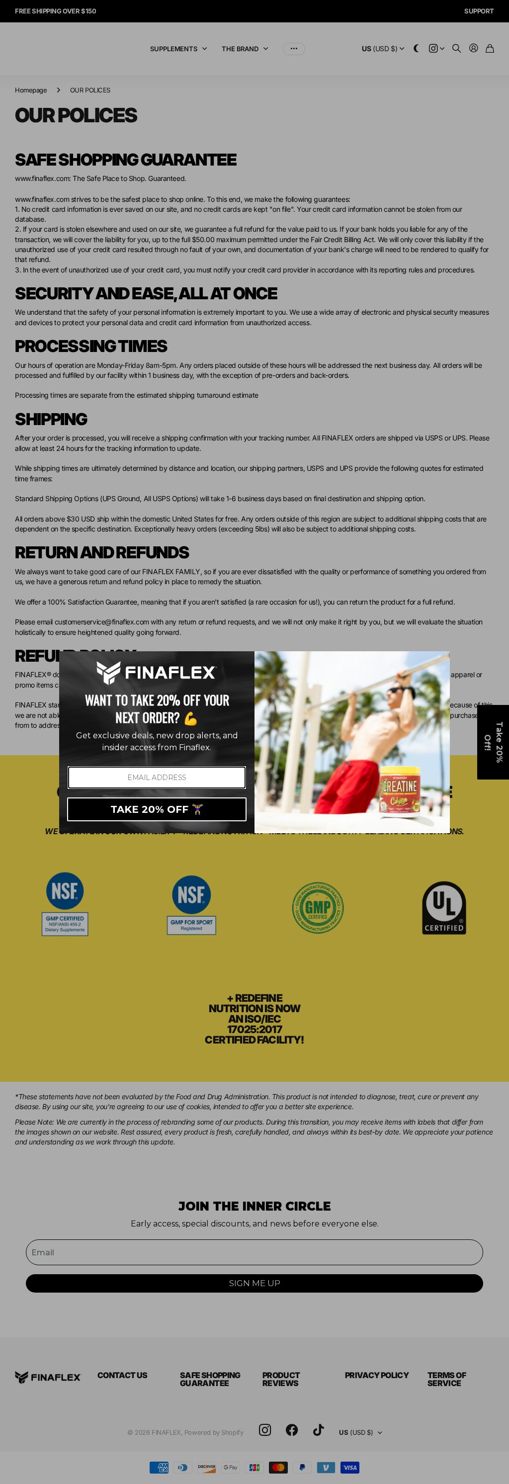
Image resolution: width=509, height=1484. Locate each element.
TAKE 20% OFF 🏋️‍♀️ (157, 809)
